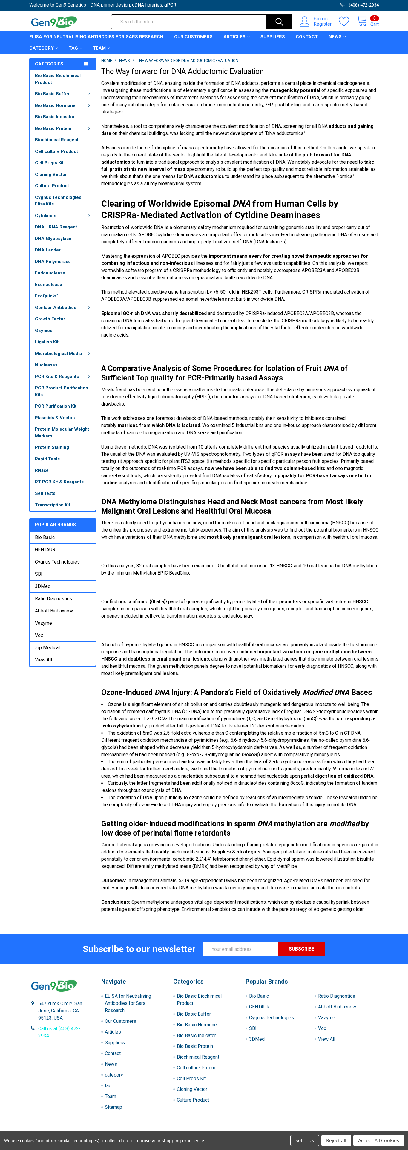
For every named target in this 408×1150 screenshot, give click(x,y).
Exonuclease (48, 284)
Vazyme (43, 623)
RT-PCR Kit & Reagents (59, 482)
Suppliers (272, 36)
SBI (38, 574)
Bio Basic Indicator (55, 116)
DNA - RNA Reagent (56, 227)
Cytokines (45, 215)
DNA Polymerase (53, 261)
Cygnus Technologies (57, 562)
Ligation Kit (47, 342)
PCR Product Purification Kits (61, 391)
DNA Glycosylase (53, 238)
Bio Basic (45, 537)
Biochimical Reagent (57, 139)
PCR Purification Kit (55, 406)
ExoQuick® (47, 296)
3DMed (42, 586)
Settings (304, 1140)
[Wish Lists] (347, 21)
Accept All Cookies (378, 1140)
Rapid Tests (47, 459)
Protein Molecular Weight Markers (62, 432)
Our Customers (193, 36)
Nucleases (46, 365)
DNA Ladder (48, 250)
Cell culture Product (56, 151)
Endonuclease (50, 273)
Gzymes (43, 330)
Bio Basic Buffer (52, 93)
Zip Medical (47, 647)
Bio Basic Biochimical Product (58, 79)
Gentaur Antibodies (55, 307)
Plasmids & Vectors (55, 417)
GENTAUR (45, 549)
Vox (39, 635)
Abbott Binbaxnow (54, 611)
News (335, 36)
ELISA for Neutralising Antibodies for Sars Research (96, 36)
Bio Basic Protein (53, 128)
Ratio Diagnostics (53, 598)
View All (43, 660)
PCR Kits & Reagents (57, 376)
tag (73, 48)
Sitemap (113, 1107)
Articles (234, 36)
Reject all (336, 1140)
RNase (42, 470)
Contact (307, 36)
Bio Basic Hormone (55, 105)
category (41, 48)
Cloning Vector (51, 174)
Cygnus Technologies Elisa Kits (58, 201)
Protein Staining (52, 447)
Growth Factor (50, 319)
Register (323, 24)
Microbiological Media (58, 353)
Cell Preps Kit (49, 162)
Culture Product (52, 185)
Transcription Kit (52, 505)
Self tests (45, 493)
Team (99, 48)
